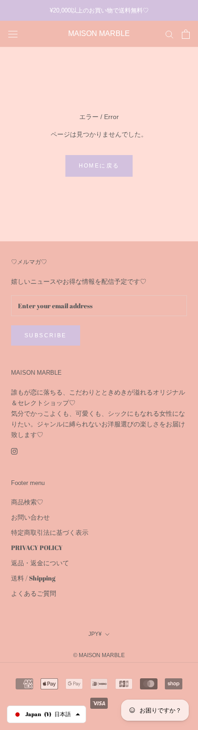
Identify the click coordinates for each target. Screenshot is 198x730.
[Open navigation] (12, 34)
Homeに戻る (99, 165)
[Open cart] (186, 34)
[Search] (169, 34)
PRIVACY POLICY (37, 547)
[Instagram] (14, 450)
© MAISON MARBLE (99, 655)
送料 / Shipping (33, 578)
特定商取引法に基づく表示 (49, 532)
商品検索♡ (27, 501)
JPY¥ (95, 634)
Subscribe (45, 335)
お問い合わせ (30, 517)
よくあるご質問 (33, 593)
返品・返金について (40, 562)
